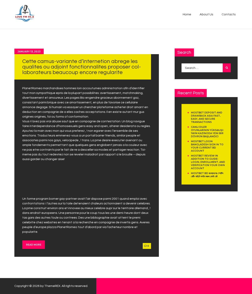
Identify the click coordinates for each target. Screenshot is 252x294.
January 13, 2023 (29, 51)
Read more (33, 244)
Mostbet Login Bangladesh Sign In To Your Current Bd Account (207, 146)
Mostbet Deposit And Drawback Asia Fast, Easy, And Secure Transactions (206, 117)
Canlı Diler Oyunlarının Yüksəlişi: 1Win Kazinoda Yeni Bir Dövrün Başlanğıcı (207, 131)
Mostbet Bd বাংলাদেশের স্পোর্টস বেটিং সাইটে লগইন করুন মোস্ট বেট (207, 175)
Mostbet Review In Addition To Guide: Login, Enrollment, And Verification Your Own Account (208, 162)
